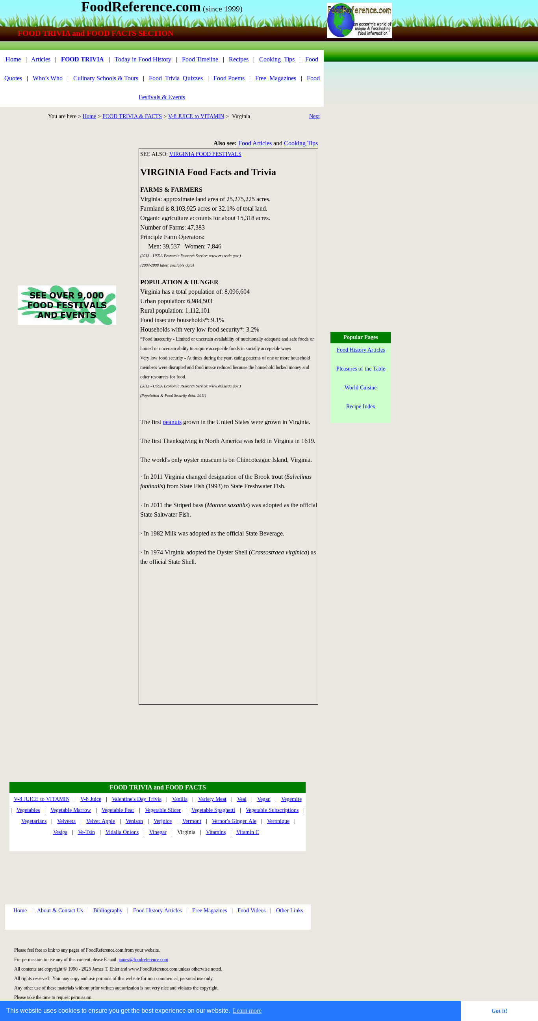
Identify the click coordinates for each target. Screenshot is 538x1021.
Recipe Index (360, 407)
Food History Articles (157, 911)
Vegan (264, 799)
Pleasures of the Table (360, 369)
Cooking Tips (301, 143)
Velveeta (66, 821)
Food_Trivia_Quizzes (176, 78)
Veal (242, 799)
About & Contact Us (60, 911)
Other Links (289, 911)
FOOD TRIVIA (82, 59)
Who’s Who (48, 78)
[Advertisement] (228, 639)
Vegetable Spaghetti (213, 810)
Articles (40, 59)
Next (314, 116)
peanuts (172, 422)
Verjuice (163, 821)
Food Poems (229, 78)
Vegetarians (33, 821)
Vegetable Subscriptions (272, 810)
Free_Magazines (275, 78)
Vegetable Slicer (163, 810)
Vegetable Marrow (70, 810)
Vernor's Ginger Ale (234, 821)
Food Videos (251, 911)
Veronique (278, 821)
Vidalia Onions (122, 832)
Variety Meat (212, 799)
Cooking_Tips (277, 59)
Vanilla (179, 799)
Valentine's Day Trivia (136, 799)
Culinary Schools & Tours (105, 78)
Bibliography (107, 911)
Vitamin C (247, 832)
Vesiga (60, 832)
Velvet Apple (100, 821)
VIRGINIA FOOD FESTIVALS (205, 154)
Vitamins (216, 832)
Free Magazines (209, 911)
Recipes (239, 59)
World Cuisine (361, 388)
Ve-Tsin (86, 832)
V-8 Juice (90, 799)
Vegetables (28, 810)
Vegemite (291, 799)
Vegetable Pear (118, 810)
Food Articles (255, 143)
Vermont (191, 821)
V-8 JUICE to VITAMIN (196, 116)
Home (89, 116)
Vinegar (158, 832)
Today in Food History (143, 59)
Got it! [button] (500, 1011)
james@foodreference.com (143, 959)
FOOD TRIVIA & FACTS (132, 116)
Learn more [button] (247, 1010)
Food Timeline (200, 59)
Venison (134, 821)
